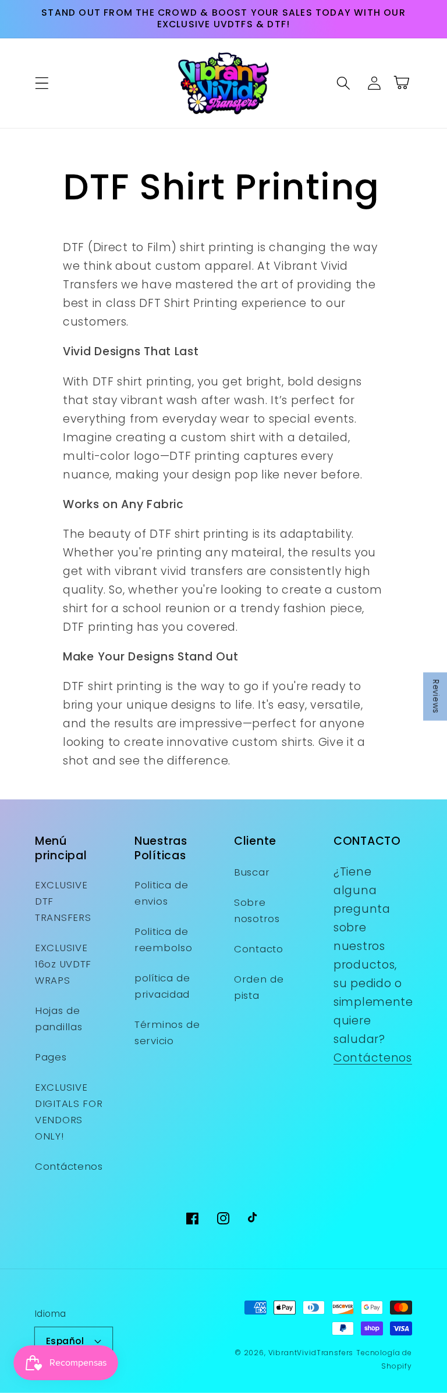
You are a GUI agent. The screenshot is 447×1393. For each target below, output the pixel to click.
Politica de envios (161, 893)
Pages (51, 1057)
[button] (42, 82)
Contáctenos (69, 1166)
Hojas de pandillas (58, 1018)
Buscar (251, 872)
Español (65, 1341)
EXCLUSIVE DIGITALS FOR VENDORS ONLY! (69, 1111)
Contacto (258, 949)
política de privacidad (162, 986)
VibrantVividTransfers (311, 1353)
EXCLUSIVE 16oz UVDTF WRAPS (63, 964)
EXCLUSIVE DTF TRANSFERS (63, 901)
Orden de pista (259, 987)
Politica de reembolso (163, 939)
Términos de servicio (167, 1032)
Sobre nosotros (257, 910)
